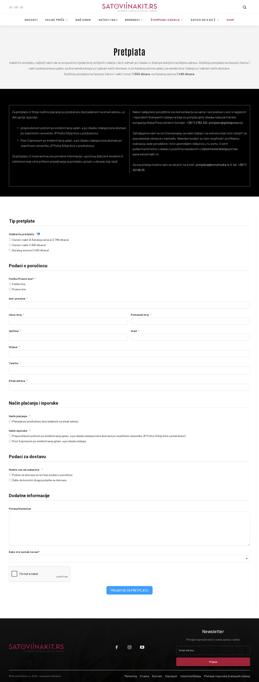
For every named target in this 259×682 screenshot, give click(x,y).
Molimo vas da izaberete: (24, 469)
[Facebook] (116, 647)
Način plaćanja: (18, 416)
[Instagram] (129, 647)
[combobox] (129, 558)
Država (13, 347)
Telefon (13, 363)
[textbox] (129, 558)
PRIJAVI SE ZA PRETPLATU (129, 590)
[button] (244, 7)
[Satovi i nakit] (129, 7)
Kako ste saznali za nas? (24, 552)
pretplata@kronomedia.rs (212, 164)
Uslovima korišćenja (215, 149)
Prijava (213, 661)
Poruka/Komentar (20, 508)
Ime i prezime (17, 298)
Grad (134, 331)
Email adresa (17, 380)
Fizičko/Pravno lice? (21, 278)
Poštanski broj (140, 314)
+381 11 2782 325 (197, 122)
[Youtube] (142, 647)
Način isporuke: (18, 430)
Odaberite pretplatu (21, 234)
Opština (14, 331)
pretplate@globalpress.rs (225, 122)
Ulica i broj (15, 314)
